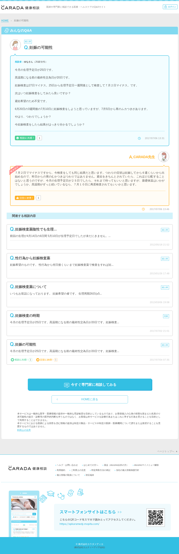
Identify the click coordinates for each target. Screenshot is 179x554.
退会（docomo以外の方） (116, 465)
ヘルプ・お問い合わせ (67, 465)
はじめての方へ (91, 465)
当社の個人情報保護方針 (127, 470)
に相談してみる (93, 384)
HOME (5, 20)
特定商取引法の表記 (100, 470)
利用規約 (61, 470)
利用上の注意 (24, 430)
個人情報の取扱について (68, 475)
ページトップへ (165, 451)
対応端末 (90, 475)
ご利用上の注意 (78, 470)
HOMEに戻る (89, 399)
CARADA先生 (144, 157)
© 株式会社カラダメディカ (89, 544)
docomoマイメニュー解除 (146, 465)
